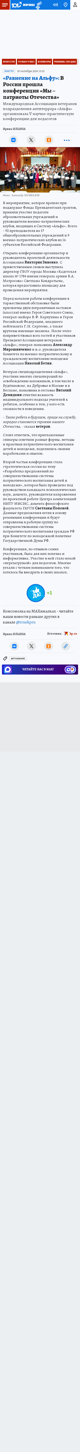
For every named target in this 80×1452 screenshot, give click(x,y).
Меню (5, 5)
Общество (9, 71)
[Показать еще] (66, 139)
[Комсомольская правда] (23, 5)
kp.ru (73, 633)
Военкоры (44, 61)
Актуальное (18, 658)
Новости (9, 61)
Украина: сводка (65, 61)
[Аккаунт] (75, 5)
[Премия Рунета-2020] (38, 5)
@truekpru (26, 622)
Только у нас (26, 61)
